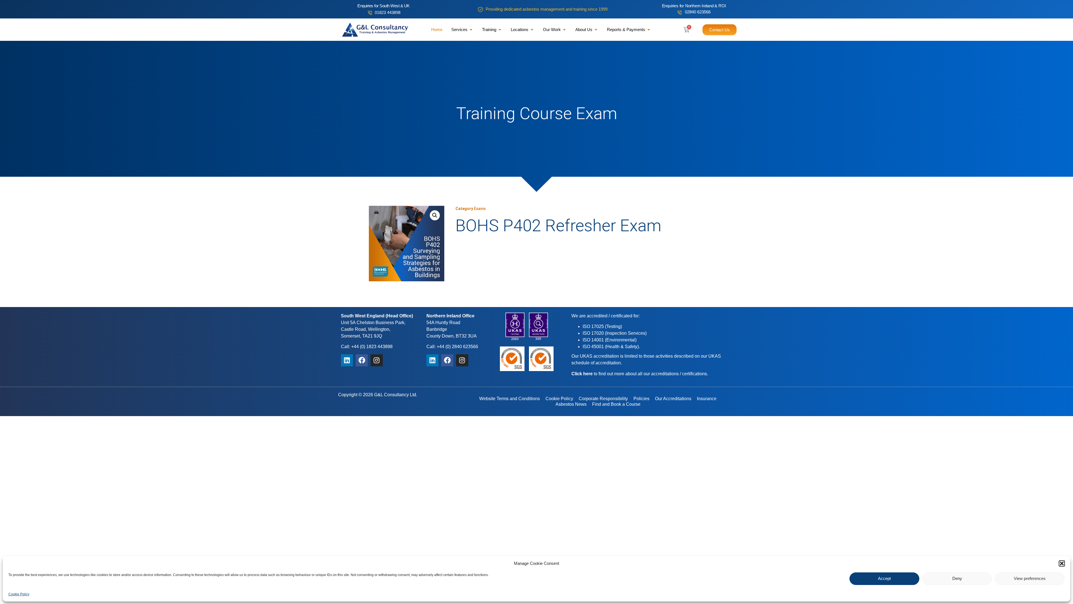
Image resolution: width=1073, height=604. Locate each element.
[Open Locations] (532, 30)
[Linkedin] (347, 360)
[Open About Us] (596, 30)
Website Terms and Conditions (509, 398)
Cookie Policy (18, 594)
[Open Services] (471, 30)
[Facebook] (362, 360)
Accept (884, 578)
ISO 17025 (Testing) (602, 326)
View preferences (1030, 578)
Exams (480, 208)
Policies (641, 398)
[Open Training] (500, 30)
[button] (1062, 563)
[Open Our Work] (564, 30)
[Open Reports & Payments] (649, 30)
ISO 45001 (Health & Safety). (611, 346)
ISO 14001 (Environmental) (610, 340)
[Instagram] (377, 360)
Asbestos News (571, 404)
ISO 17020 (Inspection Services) (615, 333)
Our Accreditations (673, 398)
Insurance (706, 398)
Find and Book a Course (616, 404)
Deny (957, 578)
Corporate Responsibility (603, 398)
